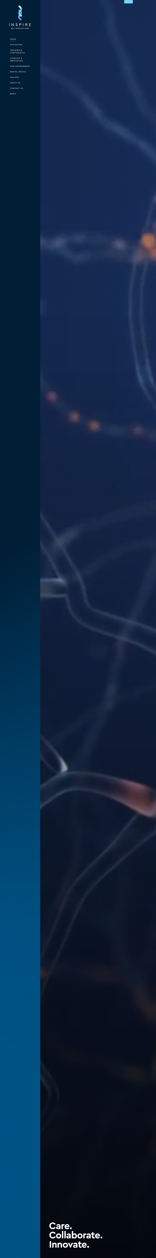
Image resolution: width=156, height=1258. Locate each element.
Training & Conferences (17, 51)
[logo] (20, 17)
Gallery (14, 77)
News (13, 94)
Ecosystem (16, 45)
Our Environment (20, 66)
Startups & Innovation (16, 59)
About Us (15, 83)
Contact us (16, 88)
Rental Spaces (18, 72)
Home (13, 39)
